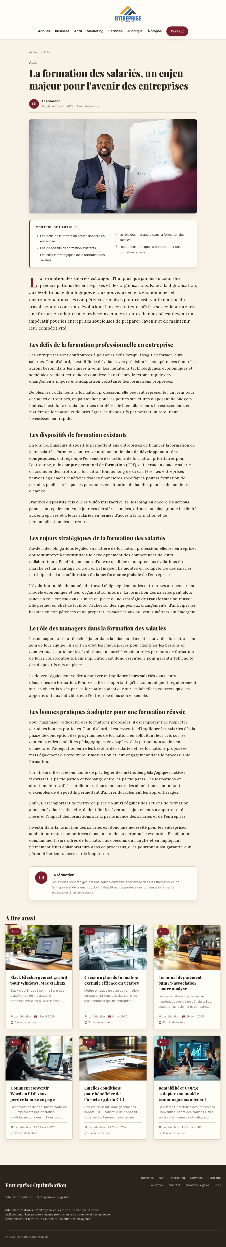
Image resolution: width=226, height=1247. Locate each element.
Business (62, 31)
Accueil (44, 31)
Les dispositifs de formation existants (68, 248)
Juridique (135, 31)
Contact (177, 31)
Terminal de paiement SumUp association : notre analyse (180, 982)
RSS (218, 1185)
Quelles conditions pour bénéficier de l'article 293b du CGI (104, 1093)
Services (115, 31)
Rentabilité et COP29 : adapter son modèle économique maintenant (182, 1093)
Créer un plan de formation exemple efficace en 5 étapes (111, 980)
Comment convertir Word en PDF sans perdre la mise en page (32, 1093)
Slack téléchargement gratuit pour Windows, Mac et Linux (38, 980)
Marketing (95, 31)
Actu (78, 31)
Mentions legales (197, 1185)
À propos (154, 31)
